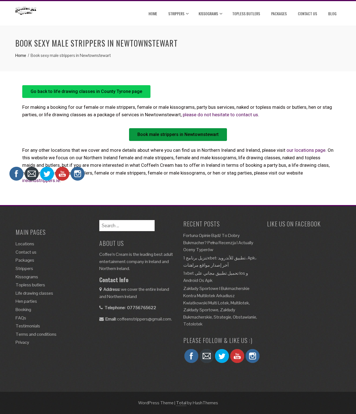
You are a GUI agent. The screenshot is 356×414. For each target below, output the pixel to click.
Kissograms (208, 13)
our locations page (305, 150)
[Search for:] (127, 223)
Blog (332, 13)
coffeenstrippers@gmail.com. (144, 319)
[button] (86, 91)
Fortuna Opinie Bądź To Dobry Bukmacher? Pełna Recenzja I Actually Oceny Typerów (218, 243)
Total (181, 403)
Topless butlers (246, 13)
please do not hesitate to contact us (220, 114)
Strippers (176, 13)
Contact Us (307, 13)
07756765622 (141, 307)
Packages (279, 13)
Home (153, 13)
